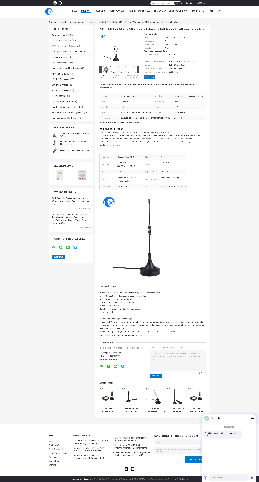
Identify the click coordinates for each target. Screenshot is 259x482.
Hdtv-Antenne (58, 96)
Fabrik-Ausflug (116, 11)
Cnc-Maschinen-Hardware (64, 118)
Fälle (211, 11)
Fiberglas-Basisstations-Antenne (67, 51)
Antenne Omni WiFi (61, 35)
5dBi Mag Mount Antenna (123, 332)
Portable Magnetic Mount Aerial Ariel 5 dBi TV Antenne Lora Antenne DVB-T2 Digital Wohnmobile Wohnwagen (196, 410)
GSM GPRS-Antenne (61, 40)
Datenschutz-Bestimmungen (82, 479)
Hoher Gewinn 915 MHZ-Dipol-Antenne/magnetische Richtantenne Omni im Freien (131, 447)
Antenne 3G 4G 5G (60, 74)
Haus (74, 11)
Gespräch (189, 3)
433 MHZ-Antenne (61, 79)
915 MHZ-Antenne (61, 90)
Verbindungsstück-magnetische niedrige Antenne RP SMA (120, 335)
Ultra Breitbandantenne (63, 101)
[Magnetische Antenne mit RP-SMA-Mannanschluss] (54, 142)
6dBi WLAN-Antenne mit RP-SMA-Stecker (75, 151)
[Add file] (205, 478)
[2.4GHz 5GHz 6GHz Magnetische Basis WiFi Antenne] (54, 135)
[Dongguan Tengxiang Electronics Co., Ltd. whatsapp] (62, 247)
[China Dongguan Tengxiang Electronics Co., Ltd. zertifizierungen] (60, 175)
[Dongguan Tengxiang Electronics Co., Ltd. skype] (76, 247)
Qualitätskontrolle (139, 11)
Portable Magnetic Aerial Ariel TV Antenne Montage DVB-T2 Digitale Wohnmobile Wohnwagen (109, 410)
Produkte (86, 11)
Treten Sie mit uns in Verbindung (171, 11)
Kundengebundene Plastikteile (66, 107)
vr (220, 11)
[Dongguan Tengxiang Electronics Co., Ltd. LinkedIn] (55, 3)
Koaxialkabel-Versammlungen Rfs (68, 112)
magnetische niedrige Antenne (83, 22)
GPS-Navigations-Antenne (64, 46)
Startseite (53, 22)
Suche (177, 3)
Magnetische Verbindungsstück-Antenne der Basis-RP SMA (155, 332)
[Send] (252, 478)
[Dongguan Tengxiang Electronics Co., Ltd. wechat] (69, 247)
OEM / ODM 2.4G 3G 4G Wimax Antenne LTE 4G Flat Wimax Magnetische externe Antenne (131, 410)
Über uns (100, 11)
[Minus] (252, 418)
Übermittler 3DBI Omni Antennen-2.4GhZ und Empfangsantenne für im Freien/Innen (92, 442)
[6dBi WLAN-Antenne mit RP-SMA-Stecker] (54, 150)
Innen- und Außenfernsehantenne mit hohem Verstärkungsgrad (155, 410)
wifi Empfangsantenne (62, 62)
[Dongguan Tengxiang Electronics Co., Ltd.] (49, 12)
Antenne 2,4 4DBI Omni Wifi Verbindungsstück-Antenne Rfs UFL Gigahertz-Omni (90, 457)
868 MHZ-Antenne (61, 85)
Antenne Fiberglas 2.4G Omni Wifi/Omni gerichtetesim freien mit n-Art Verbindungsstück (91, 450)
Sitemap (52, 465)
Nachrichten (198, 11)
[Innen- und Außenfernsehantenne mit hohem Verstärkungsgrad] (154, 396)
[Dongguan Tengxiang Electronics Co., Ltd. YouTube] (60, 3)
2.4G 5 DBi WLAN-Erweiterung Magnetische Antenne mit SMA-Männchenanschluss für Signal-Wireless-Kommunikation (176, 410)
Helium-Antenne (59, 57)
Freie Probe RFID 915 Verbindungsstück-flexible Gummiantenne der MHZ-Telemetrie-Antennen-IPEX (132, 454)
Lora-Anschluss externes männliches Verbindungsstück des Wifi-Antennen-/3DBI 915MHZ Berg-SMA (131, 439)
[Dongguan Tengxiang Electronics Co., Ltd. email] (55, 247)
